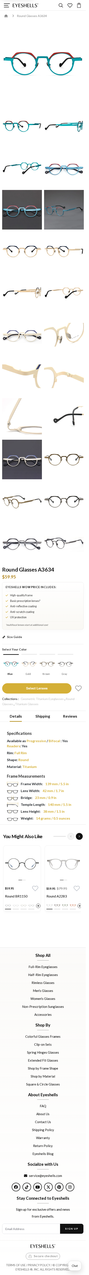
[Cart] (79, 5)
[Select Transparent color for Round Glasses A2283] (49, 905)
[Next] (79, 836)
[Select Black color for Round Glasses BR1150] (8, 905)
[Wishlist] (70, 5)
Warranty (43, 1138)
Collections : (10, 699)
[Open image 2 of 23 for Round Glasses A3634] (22, 126)
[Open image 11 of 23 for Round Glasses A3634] (64, 293)
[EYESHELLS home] (25, 5)
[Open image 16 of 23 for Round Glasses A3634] (22, 418)
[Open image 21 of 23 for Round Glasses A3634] (64, 501)
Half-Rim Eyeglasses (43, 975)
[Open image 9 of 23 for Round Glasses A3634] (64, 251)
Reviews (70, 716)
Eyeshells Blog (43, 1154)
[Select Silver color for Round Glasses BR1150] (16, 905)
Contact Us (43, 1122)
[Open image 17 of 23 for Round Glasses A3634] (64, 418)
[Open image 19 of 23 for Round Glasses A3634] (64, 459)
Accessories (43, 1014)
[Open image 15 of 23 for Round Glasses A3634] (64, 376)
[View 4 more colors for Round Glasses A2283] (80, 906)
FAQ (43, 1106)
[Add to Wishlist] (78, 688)
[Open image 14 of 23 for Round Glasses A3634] (22, 376)
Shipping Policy (43, 1130)
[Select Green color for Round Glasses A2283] (65, 905)
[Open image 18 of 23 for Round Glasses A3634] (22, 459)
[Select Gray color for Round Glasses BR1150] (31, 905)
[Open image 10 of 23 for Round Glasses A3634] (22, 293)
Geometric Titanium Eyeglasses (42, 699)
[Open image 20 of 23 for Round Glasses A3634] (22, 501)
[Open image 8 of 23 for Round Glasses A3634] (22, 251)
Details (16, 716)
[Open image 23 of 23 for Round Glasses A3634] (64, 543)
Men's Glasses (43, 991)
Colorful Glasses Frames (42, 1036)
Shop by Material (43, 1076)
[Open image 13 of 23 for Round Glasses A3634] (64, 335)
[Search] (61, 5)
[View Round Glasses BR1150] (22, 864)
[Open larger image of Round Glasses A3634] (43, 64)
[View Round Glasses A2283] (63, 864)
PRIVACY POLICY (39, 1265)
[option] (22, 879)
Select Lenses (37, 688)
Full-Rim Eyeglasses (43, 967)
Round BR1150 (16, 896)
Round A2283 (56, 896)
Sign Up (71, 1228)
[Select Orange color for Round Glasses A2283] (73, 905)
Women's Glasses (42, 999)
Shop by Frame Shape (43, 1068)
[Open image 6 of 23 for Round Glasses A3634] (22, 210)
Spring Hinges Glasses (43, 1052)
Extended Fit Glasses (43, 1060)
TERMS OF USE (15, 1265)
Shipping (42, 716)
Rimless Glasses (43, 983)
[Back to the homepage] (9, 16)
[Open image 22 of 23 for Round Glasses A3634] (22, 543)
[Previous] (70, 836)
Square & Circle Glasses (43, 1084)
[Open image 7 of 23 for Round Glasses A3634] (64, 210)
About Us (42, 1114)
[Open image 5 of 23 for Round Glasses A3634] (64, 168)
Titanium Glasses (26, 704)
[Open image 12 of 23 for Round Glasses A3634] (22, 335)
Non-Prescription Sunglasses (43, 1006)
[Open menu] (7, 5)
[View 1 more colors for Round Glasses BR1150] (38, 906)
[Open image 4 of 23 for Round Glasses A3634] (22, 168)
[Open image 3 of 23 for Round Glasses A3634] (64, 126)
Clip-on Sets (43, 1044)
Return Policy (43, 1146)
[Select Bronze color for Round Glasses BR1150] (24, 905)
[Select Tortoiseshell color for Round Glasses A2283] (57, 905)
